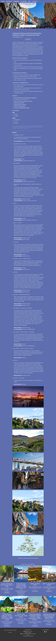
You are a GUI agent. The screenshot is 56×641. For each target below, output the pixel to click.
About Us (10, 632)
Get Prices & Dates (28, 26)
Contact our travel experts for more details (28, 558)
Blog (29, 1)
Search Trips (24, 1)
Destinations (16, 1)
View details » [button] (7, 592)
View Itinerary (28, 39)
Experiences (9, 1)
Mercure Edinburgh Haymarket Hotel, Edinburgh (25, 97)
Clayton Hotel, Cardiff (19, 102)
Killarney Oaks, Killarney (19, 106)
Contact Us (34, 1)
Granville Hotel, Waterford (20, 104)
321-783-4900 (28, 632)
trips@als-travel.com (28, 631)
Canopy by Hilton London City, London (23, 101)
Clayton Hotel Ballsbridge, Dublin (21, 107)
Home (3, 1)
